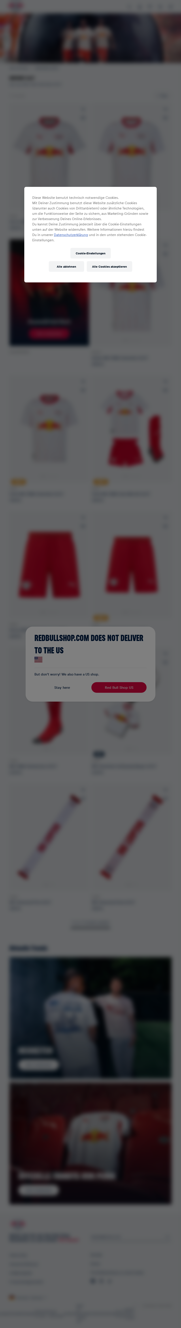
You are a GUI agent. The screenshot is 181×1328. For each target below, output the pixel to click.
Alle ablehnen (66, 266)
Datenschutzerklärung (71, 234)
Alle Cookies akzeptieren (109, 266)
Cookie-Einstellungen (91, 253)
